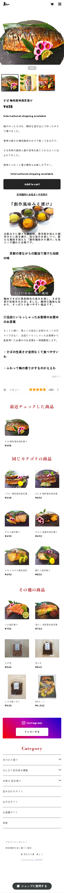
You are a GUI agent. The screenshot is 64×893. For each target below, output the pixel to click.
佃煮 (5, 822)
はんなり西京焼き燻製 (15, 770)
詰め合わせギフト (13, 791)
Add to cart (32, 184)
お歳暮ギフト (10, 812)
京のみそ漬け (10, 759)
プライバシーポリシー (16, 842)
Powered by (28, 860)
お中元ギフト (10, 801)
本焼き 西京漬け (12, 780)
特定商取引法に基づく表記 (18, 848)
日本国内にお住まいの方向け (32, 194)
